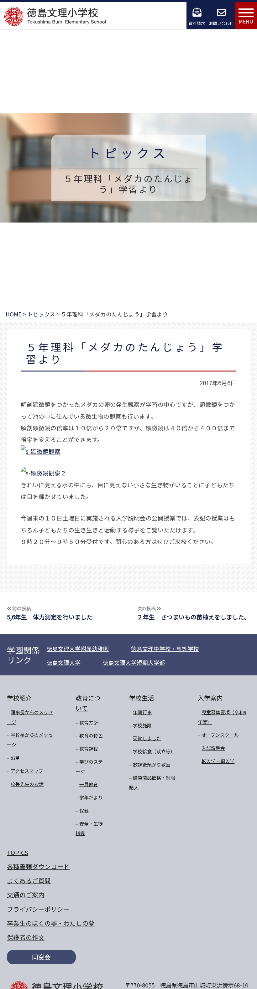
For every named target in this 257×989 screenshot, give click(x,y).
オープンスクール (220, 734)
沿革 (15, 757)
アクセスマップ (27, 770)
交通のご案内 (26, 894)
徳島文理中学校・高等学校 (165, 649)
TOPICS (17, 852)
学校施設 (142, 725)
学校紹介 (19, 697)
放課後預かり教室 (151, 764)
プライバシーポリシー (38, 909)
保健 (84, 810)
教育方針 (88, 722)
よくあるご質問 (29, 880)
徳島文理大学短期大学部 (134, 662)
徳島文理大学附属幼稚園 (78, 649)
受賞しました (147, 738)
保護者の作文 (26, 937)
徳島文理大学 (64, 662)
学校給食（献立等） (154, 751)
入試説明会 (213, 748)
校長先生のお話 (27, 784)
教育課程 (88, 748)
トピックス (128, 152)
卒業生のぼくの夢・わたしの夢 (51, 923)
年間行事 (142, 712)
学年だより (91, 797)
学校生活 (141, 697)
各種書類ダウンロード (38, 866)
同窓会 (41, 956)
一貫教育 (88, 784)
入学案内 (210, 697)
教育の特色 (91, 735)
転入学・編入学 (218, 761)
